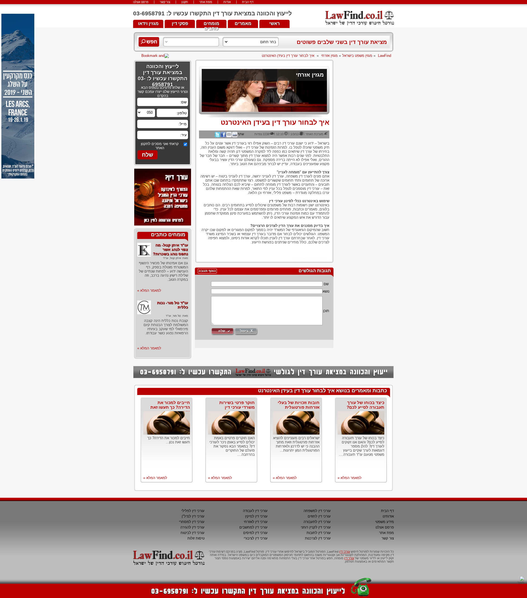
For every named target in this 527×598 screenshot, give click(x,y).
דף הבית (247, 2)
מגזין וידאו (148, 23)
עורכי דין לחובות (319, 533)
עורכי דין (344, 551)
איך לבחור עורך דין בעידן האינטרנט (288, 56)
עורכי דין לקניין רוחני (316, 527)
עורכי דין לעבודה (255, 511)
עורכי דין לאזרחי (256, 522)
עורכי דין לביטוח (192, 533)
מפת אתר (205, 2)
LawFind (384, 56)
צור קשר (165, 2)
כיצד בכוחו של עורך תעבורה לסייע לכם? (365, 405)
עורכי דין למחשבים (253, 527)
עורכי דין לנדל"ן (193, 516)
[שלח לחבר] (229, 136)
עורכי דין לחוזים (319, 516)
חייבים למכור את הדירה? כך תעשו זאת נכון (170, 407)
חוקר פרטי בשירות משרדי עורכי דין (237, 405)
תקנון (184, 2)
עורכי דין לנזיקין (256, 516)
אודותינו (388, 516)
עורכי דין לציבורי (256, 538)
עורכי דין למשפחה (317, 511)
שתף (241, 134)
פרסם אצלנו (140, 2)
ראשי (274, 23)
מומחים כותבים (211, 24)
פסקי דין (180, 23)
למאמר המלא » (149, 290)
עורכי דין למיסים (255, 533)
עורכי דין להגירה (192, 527)
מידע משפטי (384, 522)
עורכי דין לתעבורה (317, 522)
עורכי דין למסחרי (191, 522)
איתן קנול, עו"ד (172, 258)
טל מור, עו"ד (173, 315)
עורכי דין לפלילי (192, 511)
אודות (227, 2)
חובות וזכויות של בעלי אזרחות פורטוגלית (298, 405)
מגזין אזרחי (329, 56)
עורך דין (349, 558)
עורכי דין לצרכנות (318, 538)
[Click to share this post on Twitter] (217, 136)
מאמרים (243, 23)
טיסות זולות (195, 538)
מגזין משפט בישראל (357, 56)
